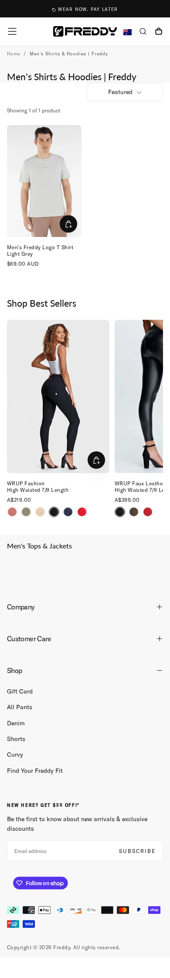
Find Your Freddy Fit (35, 771)
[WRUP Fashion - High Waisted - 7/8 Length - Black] (54, 512)
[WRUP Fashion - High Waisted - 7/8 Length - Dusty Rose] (12, 512)
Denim (16, 723)
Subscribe (137, 851)
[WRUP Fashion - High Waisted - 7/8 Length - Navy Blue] (68, 512)
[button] (12, 31)
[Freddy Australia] (85, 31)
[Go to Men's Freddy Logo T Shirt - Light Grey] (44, 181)
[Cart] (158, 32)
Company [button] (21, 606)
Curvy (15, 754)
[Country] (127, 32)
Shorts (16, 739)
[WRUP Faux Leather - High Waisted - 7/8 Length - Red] (147, 512)
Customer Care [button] (29, 638)
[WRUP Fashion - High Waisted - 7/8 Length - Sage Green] (26, 512)
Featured (120, 92)
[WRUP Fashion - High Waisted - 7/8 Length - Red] (82, 512)
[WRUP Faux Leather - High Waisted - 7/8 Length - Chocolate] (133, 512)
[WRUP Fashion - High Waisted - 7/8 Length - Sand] (40, 512)
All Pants (19, 707)
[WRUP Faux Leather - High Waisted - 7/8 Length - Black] (120, 512)
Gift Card (20, 691)
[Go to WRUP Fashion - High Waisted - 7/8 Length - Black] (58, 396)
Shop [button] (14, 670)
